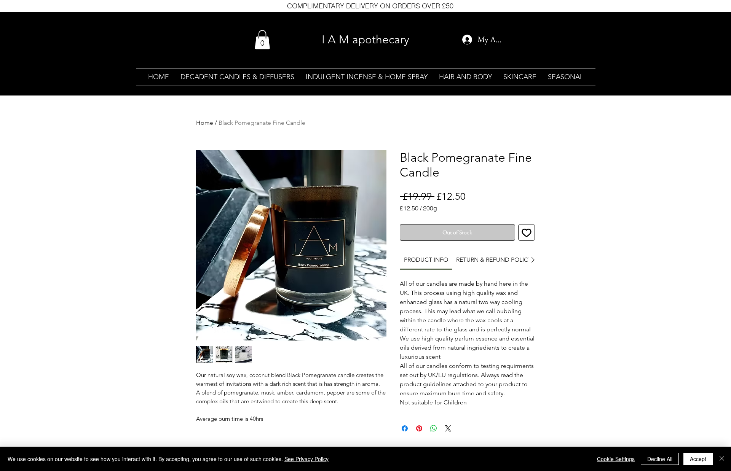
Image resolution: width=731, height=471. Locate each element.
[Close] (721, 459)
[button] (262, 39)
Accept (698, 459)
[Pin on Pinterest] (419, 428)
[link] (426, 259)
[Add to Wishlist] (526, 232)
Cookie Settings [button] (616, 459)
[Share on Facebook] (404, 428)
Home (204, 122)
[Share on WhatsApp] (433, 428)
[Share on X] (448, 428)
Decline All (659, 459)
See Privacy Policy (306, 459)
